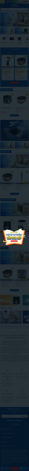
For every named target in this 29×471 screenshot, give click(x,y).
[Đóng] (25, 225)
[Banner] (14, 236)
